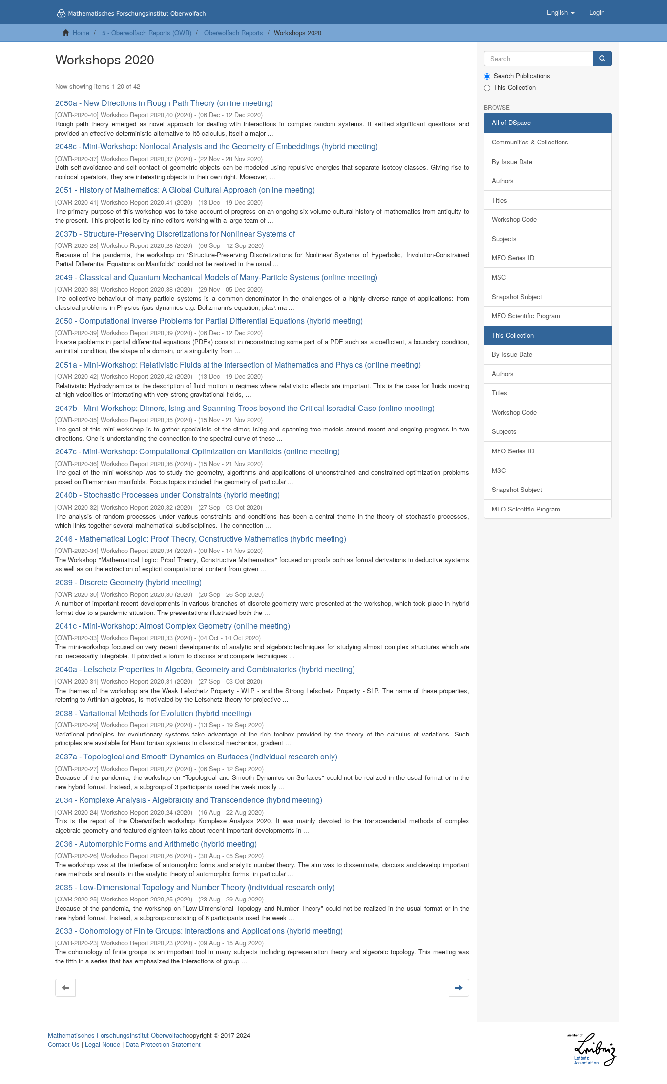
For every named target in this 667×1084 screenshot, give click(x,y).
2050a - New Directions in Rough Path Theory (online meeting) (164, 102)
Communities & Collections (530, 141)
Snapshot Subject (517, 296)
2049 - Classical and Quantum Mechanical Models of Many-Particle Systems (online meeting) (216, 277)
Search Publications (522, 75)
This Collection (515, 87)
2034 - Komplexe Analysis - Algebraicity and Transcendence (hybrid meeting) (188, 799)
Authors (503, 180)
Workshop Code (514, 219)
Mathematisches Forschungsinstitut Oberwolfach (117, 1035)
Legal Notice (102, 1044)
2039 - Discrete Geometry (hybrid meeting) (128, 582)
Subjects (504, 238)
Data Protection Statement (163, 1044)
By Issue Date (512, 161)
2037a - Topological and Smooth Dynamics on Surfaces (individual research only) (196, 756)
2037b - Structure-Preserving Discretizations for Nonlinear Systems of (175, 233)
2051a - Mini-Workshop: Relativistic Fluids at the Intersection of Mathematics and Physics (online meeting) (238, 364)
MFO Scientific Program (526, 315)
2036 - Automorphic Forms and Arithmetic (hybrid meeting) (156, 843)
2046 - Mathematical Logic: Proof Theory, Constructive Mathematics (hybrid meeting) (200, 538)
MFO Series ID (513, 257)
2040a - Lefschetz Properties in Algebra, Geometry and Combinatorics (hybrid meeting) (205, 669)
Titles (499, 200)
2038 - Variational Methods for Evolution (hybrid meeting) (153, 712)
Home (81, 32)
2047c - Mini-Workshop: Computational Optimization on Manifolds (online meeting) (197, 451)
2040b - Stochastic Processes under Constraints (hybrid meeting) (167, 494)
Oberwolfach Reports (233, 32)
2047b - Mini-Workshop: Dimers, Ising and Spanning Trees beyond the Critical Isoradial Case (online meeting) (245, 407)
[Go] (602, 59)
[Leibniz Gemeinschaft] (591, 1049)
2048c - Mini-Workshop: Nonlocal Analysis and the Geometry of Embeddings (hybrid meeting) (216, 146)
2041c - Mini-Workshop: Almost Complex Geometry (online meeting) (172, 625)
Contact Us (64, 1044)
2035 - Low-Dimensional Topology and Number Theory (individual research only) (195, 887)
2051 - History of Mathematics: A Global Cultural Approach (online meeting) (185, 189)
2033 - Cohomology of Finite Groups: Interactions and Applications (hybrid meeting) (199, 930)
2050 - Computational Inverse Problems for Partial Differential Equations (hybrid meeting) (209, 320)
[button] (561, 12)
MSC (499, 277)
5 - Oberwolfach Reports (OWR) (146, 32)
